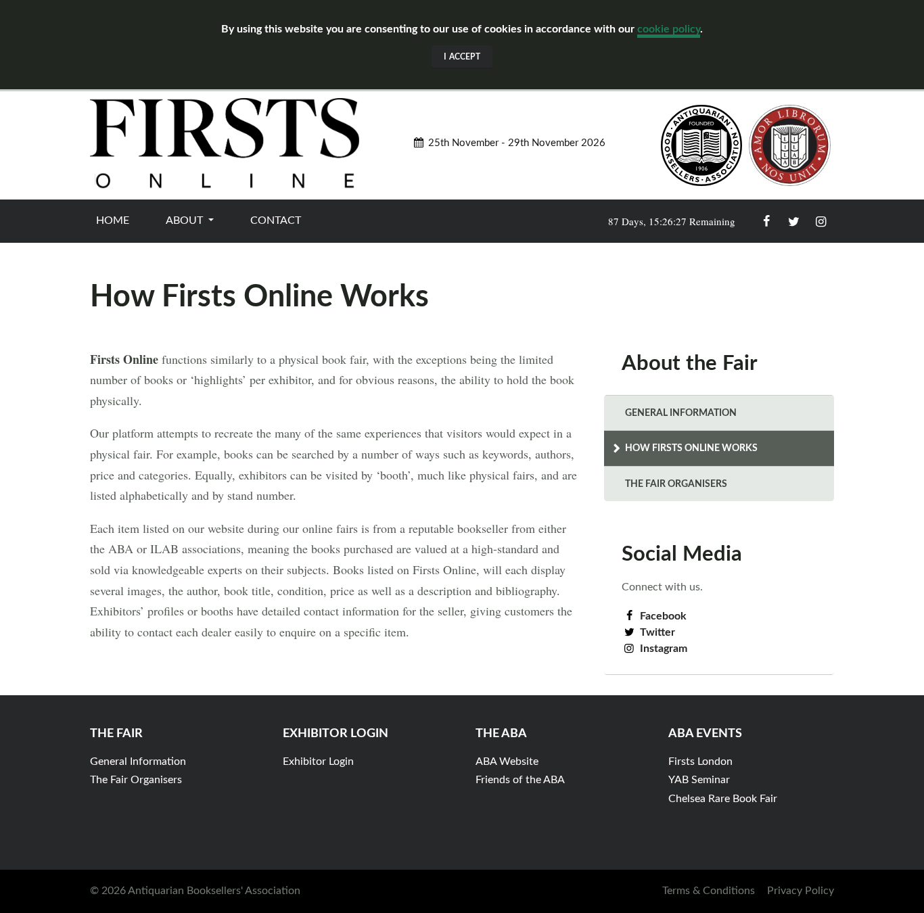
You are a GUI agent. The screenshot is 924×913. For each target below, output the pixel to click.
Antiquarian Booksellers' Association (214, 890)
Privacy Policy (800, 890)
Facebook (663, 616)
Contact (275, 220)
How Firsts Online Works (691, 448)
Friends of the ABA (520, 779)
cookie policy (668, 29)
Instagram (663, 648)
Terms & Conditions (708, 890)
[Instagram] (820, 221)
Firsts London (700, 761)
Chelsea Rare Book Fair (722, 798)
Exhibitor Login (318, 761)
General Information (681, 413)
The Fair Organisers (676, 484)
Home (112, 220)
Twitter (657, 632)
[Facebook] (766, 221)
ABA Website (507, 761)
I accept (462, 57)
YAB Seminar (699, 779)
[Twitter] (793, 221)
